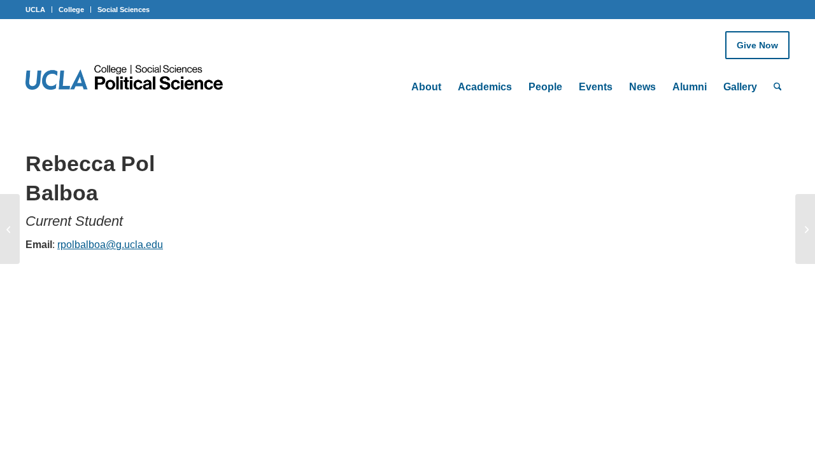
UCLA (35, 9)
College (71, 9)
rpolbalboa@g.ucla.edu (110, 244)
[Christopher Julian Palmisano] (10, 229)
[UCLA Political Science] (131, 79)
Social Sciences (123, 9)
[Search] (777, 87)
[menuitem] (426, 70)
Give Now (757, 45)
